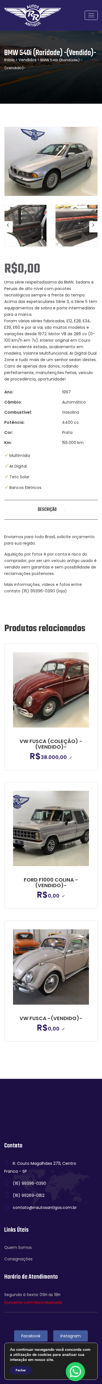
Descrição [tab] (47, 509)
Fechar (21, 1370)
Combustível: (18, 412)
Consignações (18, 1259)
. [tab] (64, 509)
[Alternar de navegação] (91, 15)
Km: (8, 442)
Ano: (9, 392)
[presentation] (8, 226)
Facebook (31, 1336)
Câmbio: (13, 402)
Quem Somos (18, 1247)
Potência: (14, 422)
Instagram (70, 1336)
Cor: (8, 432)
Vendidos (27, 60)
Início (9, 60)
